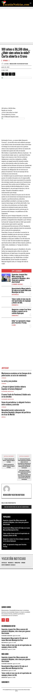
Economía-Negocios (17, 284)
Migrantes (15, 305)
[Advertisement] (16, 25)
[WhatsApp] (13, 74)
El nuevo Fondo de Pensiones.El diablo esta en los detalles (16, 395)
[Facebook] (3, 74)
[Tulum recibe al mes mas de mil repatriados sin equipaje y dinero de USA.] (6, 302)
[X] (6, 74)
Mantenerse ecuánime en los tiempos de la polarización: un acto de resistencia (16, 374)
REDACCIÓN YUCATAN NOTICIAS (19, 63)
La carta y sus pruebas (9, 381)
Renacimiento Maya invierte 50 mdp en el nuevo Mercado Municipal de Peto (21, 290)
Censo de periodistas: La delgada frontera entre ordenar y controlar (16, 403)
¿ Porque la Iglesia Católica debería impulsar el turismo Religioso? (14, 388)
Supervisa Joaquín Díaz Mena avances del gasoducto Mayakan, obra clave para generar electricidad (21, 278)
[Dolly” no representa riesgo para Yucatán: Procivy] (6, 323)
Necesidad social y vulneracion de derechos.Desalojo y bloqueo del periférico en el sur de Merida (16, 412)
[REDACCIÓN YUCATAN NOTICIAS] (3, 64)
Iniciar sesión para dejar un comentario (16, 507)
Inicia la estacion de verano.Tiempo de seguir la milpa (9, 466)
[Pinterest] (10, 74)
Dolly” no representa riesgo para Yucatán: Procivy (21, 322)
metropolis (15, 294)
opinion (4, 377)
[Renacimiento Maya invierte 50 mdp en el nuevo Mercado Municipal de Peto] (6, 291)
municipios (15, 315)
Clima (13, 325)
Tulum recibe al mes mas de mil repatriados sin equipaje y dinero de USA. (21, 301)
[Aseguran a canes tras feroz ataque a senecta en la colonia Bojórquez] (6, 312)
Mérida (4, 417)
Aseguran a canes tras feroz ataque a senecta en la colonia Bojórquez (21, 311)
